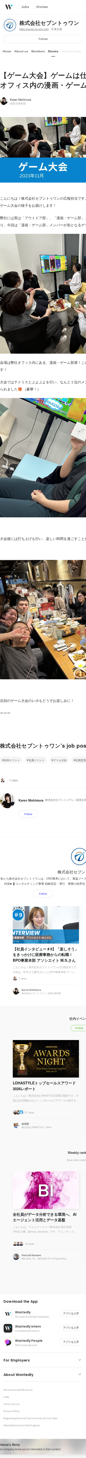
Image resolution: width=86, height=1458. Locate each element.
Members (38, 51)
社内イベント (12, 760)
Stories (53, 51)
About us (21, 51)
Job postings (72, 51)
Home (7, 51)
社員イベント (37, 760)
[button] (45, 1301)
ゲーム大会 (60, 760)
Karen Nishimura (20, 99)
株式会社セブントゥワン (49, 23)
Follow (43, 39)
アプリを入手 (71, 1313)
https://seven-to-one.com (34, 29)
